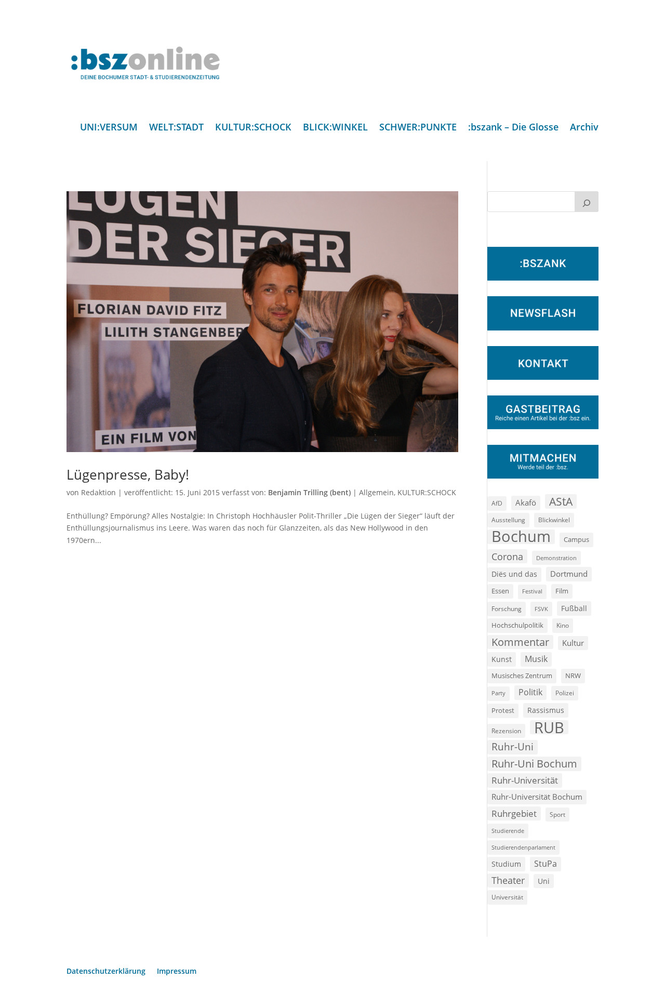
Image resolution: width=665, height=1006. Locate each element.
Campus (576, 539)
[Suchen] (586, 201)
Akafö (525, 502)
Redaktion (98, 492)
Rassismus (545, 710)
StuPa (545, 863)
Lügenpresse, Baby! (127, 474)
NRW (573, 675)
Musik (536, 659)
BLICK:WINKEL (335, 128)
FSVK (541, 609)
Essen (500, 591)
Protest (502, 710)
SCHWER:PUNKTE (418, 128)
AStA (561, 501)
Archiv (584, 128)
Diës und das (514, 574)
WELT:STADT (176, 128)
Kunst (501, 659)
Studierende (507, 831)
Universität (507, 897)
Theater (508, 880)
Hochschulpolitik (517, 625)
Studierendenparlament (523, 847)
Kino (562, 625)
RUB (549, 727)
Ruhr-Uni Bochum (534, 764)
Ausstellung (508, 519)
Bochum (521, 537)
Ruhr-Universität (524, 780)
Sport (557, 814)
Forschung (506, 608)
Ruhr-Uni (512, 746)
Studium (506, 864)
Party (498, 693)
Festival (532, 591)
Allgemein (376, 492)
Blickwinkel (554, 519)
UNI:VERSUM (109, 128)
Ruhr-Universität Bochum (536, 796)
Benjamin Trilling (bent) (309, 492)
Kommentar (520, 642)
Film (561, 590)
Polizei (564, 693)
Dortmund (569, 573)
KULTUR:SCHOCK (253, 128)
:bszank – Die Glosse (513, 128)
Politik (530, 692)
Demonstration (556, 558)
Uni (544, 881)
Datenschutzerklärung (105, 972)
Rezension (506, 731)
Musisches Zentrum (521, 675)
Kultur (573, 643)
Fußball (574, 608)
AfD (496, 503)
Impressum (176, 972)
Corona (507, 556)
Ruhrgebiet (514, 813)
